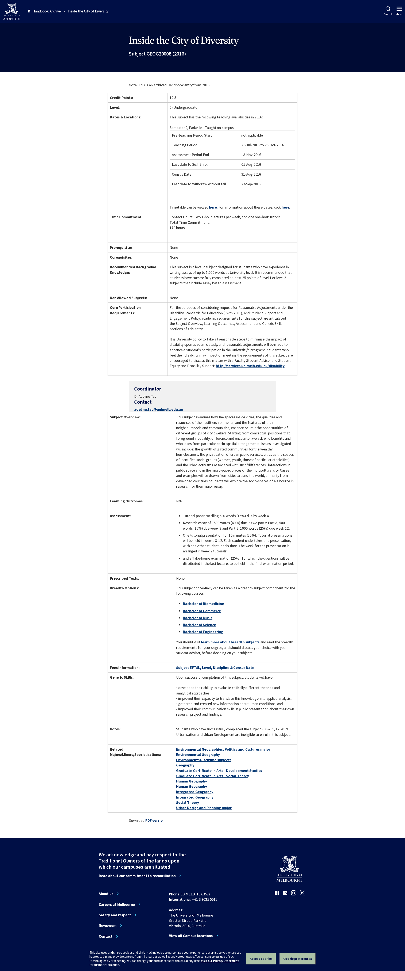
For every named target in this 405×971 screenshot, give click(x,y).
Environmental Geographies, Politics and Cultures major (223, 749)
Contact (105, 936)
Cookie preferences (297, 958)
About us (106, 893)
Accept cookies (261, 958)
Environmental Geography (198, 754)
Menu (399, 14)
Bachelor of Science (199, 624)
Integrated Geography (194, 791)
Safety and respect (115, 915)
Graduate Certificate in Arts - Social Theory (212, 775)
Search (388, 14)
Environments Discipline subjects (203, 759)
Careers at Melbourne (117, 904)
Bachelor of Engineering (203, 631)
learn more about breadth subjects (230, 642)
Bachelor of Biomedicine (203, 603)
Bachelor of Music (197, 617)
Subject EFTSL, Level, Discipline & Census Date (215, 667)
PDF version (155, 820)
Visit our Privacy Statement (220, 961)
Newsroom (107, 925)
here (213, 207)
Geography (185, 765)
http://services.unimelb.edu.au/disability (250, 365)
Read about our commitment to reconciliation (137, 875)
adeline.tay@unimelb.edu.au (158, 409)
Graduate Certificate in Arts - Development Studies (219, 770)
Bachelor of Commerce (202, 610)
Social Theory (187, 802)
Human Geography (191, 781)
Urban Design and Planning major (204, 807)
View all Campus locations (191, 935)
